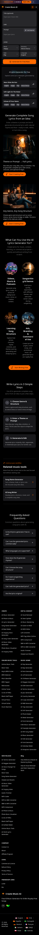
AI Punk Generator (27, 721)
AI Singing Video (7, 652)
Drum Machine (7, 707)
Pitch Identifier (7, 678)
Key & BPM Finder (8, 671)
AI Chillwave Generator (28, 678)
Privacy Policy (6, 871)
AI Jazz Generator (26, 693)
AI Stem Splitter (26, 618)
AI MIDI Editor (25, 629)
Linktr (3, 884)
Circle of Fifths (6, 693)
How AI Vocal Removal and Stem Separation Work (28, 768)
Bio (3, 887)
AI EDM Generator (27, 686)
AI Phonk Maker (26, 714)
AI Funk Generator (27, 742)
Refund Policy (6, 867)
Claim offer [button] (26, 2)
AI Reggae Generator (28, 682)
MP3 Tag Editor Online (28, 636)
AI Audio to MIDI (26, 626)
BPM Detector (6, 675)
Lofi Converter (25, 633)
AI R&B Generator (26, 703)
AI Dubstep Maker (27, 746)
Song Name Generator (9, 626)
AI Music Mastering (27, 622)
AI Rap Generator (26, 668)
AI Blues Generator (27, 735)
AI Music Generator (8, 615)
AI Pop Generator (26, 664)
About (4, 850)
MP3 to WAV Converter (28, 647)
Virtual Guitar (6, 703)
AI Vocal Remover (26, 615)
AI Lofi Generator (26, 675)
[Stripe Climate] (8, 905)
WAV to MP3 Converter (28, 643)
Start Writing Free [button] (21, 367)
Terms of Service (7, 874)
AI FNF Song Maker (27, 732)
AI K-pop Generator (27, 700)
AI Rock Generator (27, 671)
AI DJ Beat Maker (7, 825)
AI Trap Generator (27, 707)
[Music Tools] (36, 7)
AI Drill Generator (26, 710)
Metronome (5, 686)
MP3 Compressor (26, 640)
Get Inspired (30, 30)
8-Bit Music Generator (28, 725)
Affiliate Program (7, 854)
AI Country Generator (28, 696)
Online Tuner (6, 689)
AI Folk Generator (26, 739)
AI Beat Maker (6, 629)
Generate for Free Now (21, 62)
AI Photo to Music (7, 618)
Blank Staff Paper (7, 696)
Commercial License (8, 863)
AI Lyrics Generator (8, 622)
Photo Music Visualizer (9, 648)
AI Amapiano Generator (28, 749)
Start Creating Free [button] (16, 174)
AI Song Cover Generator (10, 639)
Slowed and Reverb (27, 654)
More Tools (5, 668)
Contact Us (5, 847)
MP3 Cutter (5, 796)
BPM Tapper (6, 682)
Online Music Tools (8, 664)
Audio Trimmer (26, 650)
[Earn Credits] (32, 7)
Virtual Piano (6, 700)
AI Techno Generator (27, 689)
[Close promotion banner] (33, 2)
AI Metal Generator (27, 717)
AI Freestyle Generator (28, 728)
